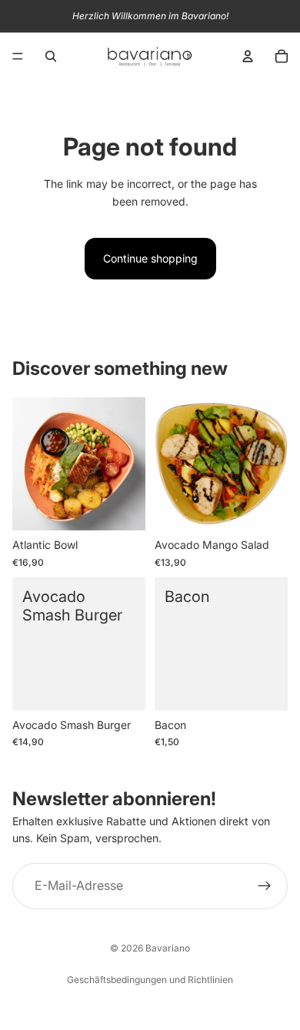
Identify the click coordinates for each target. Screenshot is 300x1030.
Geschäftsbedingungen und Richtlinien (150, 979)
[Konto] (248, 56)
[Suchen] (51, 56)
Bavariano (167, 948)
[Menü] (17, 56)
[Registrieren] (264, 886)
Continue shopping (150, 258)
